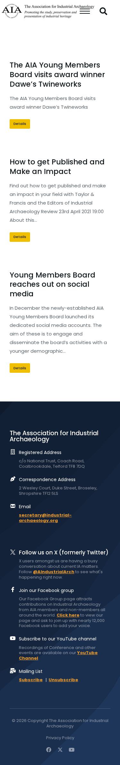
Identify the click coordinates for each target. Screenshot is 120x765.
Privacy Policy (60, 738)
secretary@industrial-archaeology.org (45, 517)
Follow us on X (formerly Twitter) (63, 552)
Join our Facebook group (46, 590)
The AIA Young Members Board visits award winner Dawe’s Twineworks (57, 74)
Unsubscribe (63, 680)
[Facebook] (48, 749)
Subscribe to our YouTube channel (57, 639)
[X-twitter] (60, 749)
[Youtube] (71, 749)
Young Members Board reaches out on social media (52, 284)
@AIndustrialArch (53, 572)
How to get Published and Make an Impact (57, 167)
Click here (68, 615)
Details (19, 123)
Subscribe (31, 680)
